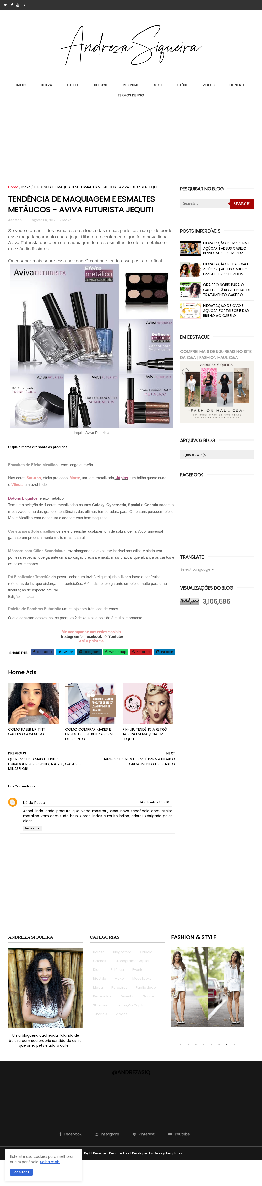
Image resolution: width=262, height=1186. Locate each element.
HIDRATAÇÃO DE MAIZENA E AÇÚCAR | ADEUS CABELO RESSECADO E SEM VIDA (226, 248)
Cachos (99, 960)
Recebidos (102, 996)
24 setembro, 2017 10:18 (155, 802)
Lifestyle (101, 85)
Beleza (46, 85)
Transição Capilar (131, 1005)
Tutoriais (100, 1014)
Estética (117, 969)
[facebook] (12, 5)
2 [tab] (188, 1044)
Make (26, 186)
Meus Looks (141, 978)
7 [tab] (226, 1044)
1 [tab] (180, 1044)
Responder (32, 828)
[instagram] (24, 5)
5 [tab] (211, 1044)
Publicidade (146, 987)
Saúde (182, 85)
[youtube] (17, 5)
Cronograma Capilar (132, 960)
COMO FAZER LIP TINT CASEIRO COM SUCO (26, 732)
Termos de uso (131, 95)
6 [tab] (219, 1044)
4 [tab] (203, 1044)
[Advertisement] (131, 139)
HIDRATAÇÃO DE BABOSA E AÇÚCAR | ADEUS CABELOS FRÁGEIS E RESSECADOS (226, 269)
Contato (237, 85)
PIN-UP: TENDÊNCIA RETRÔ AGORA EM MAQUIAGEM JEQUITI (145, 734)
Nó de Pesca (34, 802)
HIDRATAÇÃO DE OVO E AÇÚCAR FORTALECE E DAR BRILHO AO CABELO (226, 310)
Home (13, 186)
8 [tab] (234, 1044)
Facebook (93, 636)
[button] (21, 1172)
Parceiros (119, 987)
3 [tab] (196, 1044)
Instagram (70, 636)
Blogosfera (122, 951)
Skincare (100, 1005)
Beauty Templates (168, 1153)
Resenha (127, 996)
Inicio (21, 85)
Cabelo (73, 85)
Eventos (138, 969)
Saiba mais (50, 1161)
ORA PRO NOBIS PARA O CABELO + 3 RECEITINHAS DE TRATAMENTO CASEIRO (227, 289)
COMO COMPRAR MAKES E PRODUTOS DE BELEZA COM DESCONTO (89, 734)
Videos (209, 85)
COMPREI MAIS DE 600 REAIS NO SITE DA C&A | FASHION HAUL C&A (216, 354)
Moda (98, 987)
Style (158, 85)
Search (242, 204)
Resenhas (131, 85)
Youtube (115, 636)
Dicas (97, 969)
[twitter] (5, 5)
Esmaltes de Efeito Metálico (33, 465)
